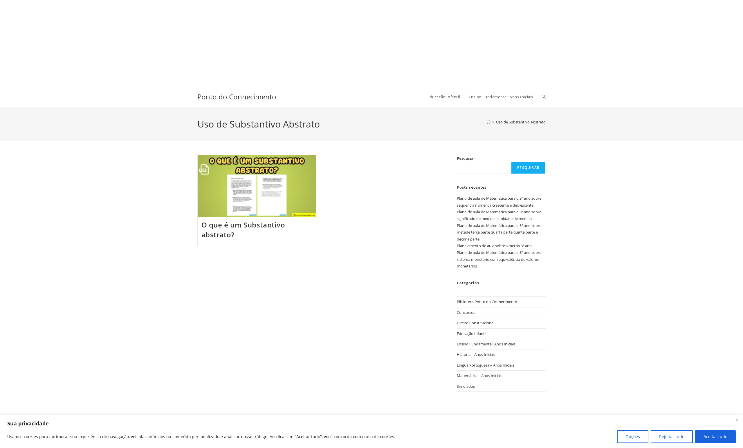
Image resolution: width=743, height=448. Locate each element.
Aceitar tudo (715, 436)
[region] (371, 431)
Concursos (466, 312)
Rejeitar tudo (671, 436)
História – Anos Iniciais (476, 354)
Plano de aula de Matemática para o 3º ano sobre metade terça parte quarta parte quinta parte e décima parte (499, 232)
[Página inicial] (488, 122)
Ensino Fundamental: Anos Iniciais (486, 344)
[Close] (736, 419)
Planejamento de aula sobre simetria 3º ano (494, 245)
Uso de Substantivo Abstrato (521, 122)
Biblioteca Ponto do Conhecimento (487, 301)
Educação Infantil (471, 333)
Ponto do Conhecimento (236, 96)
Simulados (466, 386)
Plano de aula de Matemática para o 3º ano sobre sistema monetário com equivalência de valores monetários (499, 259)
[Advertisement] (174, 40)
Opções (632, 436)
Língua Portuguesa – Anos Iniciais (485, 365)
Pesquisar (466, 158)
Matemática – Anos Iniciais (479, 375)
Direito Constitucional (475, 322)
